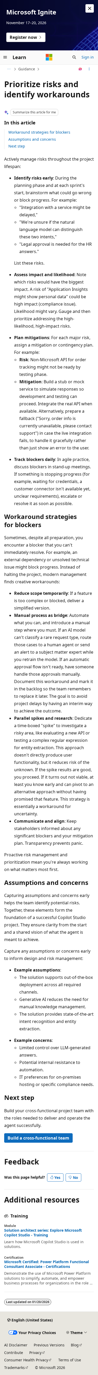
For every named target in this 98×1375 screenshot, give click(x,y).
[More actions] (89, 69)
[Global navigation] (5, 57)
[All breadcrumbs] (8, 69)
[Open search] (74, 57)
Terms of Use (69, 1359)
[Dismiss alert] (89, 8)
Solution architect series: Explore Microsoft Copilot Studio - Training (43, 1232)
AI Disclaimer (15, 1344)
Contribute (13, 1352)
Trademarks (14, 1367)
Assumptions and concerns (32, 139)
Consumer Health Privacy (26, 1359)
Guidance (26, 68)
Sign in (88, 57)
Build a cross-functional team (38, 1138)
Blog (75, 1344)
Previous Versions (49, 1344)
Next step (16, 146)
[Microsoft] (49, 57)
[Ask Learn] (80, 69)
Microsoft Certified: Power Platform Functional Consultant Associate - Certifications (46, 1264)
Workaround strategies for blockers (39, 132)
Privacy (35, 1352)
